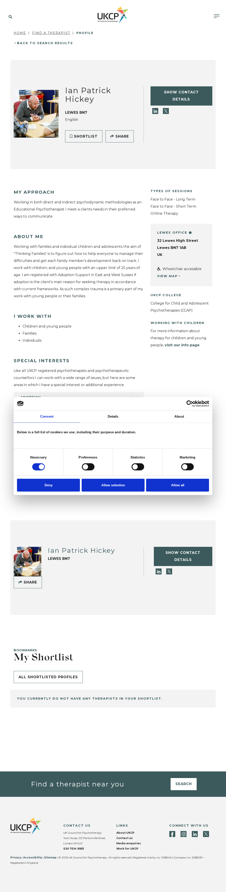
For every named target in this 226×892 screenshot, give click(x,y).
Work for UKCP (127, 848)
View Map (167, 276)
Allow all (177, 485)
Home (20, 33)
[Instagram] (183, 834)
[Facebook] (172, 834)
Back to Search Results (45, 43)
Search (183, 784)
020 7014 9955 (73, 848)
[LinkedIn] (156, 111)
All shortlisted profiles (48, 677)
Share (121, 136)
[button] (9, 17)
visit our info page (182, 345)
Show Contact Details (181, 95)
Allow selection (113, 485)
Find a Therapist (51, 33)
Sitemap (50, 857)
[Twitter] (166, 111)
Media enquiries (128, 843)
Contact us (124, 838)
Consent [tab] (46, 416)
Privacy (15, 857)
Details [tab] (113, 416)
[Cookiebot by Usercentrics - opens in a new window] (189, 403)
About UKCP (125, 832)
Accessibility (32, 857)
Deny (49, 485)
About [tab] (179, 416)
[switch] (88, 466)
